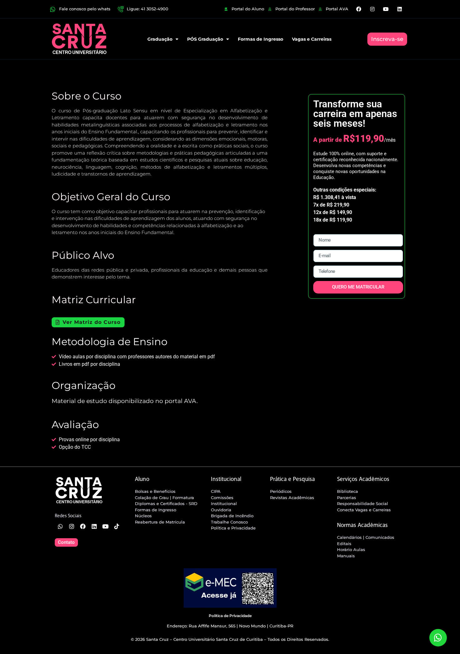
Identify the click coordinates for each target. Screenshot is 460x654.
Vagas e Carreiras (311, 39)
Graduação (159, 39)
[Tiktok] (116, 526)
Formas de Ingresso (260, 39)
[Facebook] (359, 9)
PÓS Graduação (205, 39)
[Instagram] (372, 9)
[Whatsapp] (60, 526)
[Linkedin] (399, 9)
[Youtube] (386, 9)
